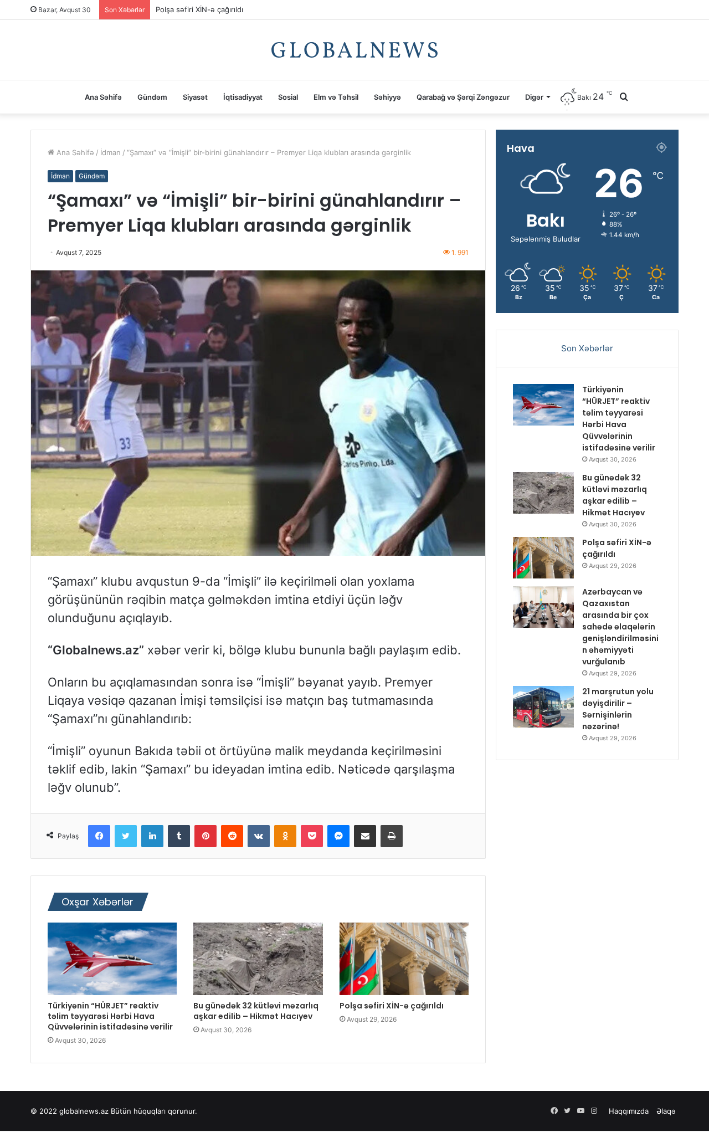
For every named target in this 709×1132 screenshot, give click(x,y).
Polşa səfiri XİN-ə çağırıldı (199, 13)
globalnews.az (84, 1111)
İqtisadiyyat (243, 97)
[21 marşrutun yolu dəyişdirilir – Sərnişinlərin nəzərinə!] (543, 707)
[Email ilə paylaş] (365, 836)
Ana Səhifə (103, 97)
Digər (534, 97)
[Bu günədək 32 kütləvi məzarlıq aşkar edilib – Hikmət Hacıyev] (257, 959)
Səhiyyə (387, 97)
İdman (110, 152)
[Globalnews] (354, 50)
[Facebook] (99, 836)
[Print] (392, 836)
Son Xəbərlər (587, 348)
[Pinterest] (205, 836)
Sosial (288, 97)
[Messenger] (338, 836)
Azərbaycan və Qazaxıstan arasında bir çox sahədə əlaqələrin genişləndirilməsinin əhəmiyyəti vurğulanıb (620, 626)
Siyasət (195, 97)
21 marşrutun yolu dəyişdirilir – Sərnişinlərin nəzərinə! (618, 709)
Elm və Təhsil (336, 97)
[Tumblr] (179, 836)
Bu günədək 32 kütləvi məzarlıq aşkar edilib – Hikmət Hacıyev (255, 1011)
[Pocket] (312, 836)
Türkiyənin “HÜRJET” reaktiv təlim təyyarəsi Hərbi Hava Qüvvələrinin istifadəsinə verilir (110, 1016)
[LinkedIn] (152, 836)
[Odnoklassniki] (285, 836)
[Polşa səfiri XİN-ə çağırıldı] (404, 959)
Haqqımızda (629, 1111)
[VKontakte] (259, 836)
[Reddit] (232, 836)
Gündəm (152, 97)
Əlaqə (666, 1111)
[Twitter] (126, 836)
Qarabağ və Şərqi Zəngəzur (463, 97)
